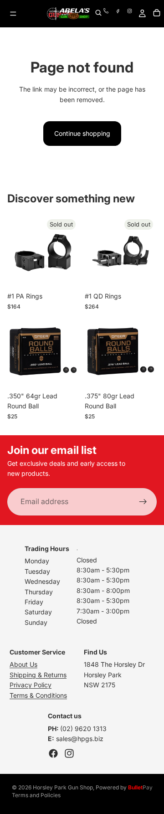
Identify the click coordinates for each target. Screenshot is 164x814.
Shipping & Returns (38, 675)
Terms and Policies (36, 795)
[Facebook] (120, 13)
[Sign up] (143, 501)
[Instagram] (69, 753)
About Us (23, 664)
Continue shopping (82, 133)
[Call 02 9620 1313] (108, 13)
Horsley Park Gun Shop (63, 787)
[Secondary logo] (74, 13)
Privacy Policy (30, 685)
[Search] (98, 13)
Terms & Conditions (38, 695)
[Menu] (13, 13)
